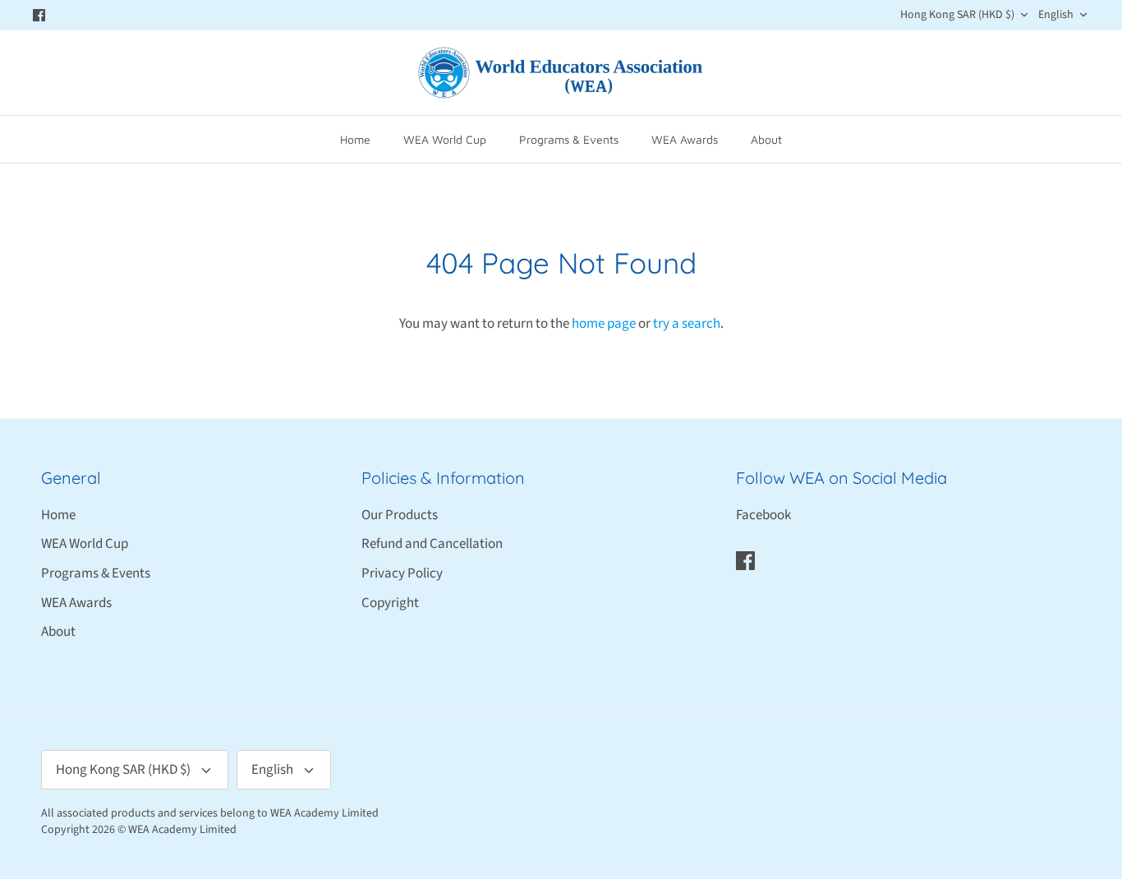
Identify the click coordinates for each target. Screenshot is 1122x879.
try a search (686, 324)
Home (355, 139)
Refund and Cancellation (432, 544)
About (766, 139)
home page (604, 324)
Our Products (399, 515)
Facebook (763, 515)
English (1056, 15)
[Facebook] (39, 15)
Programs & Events (568, 139)
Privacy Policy (402, 573)
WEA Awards (684, 139)
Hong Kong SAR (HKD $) (957, 15)
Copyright (390, 603)
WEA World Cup (444, 139)
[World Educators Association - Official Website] (561, 73)
